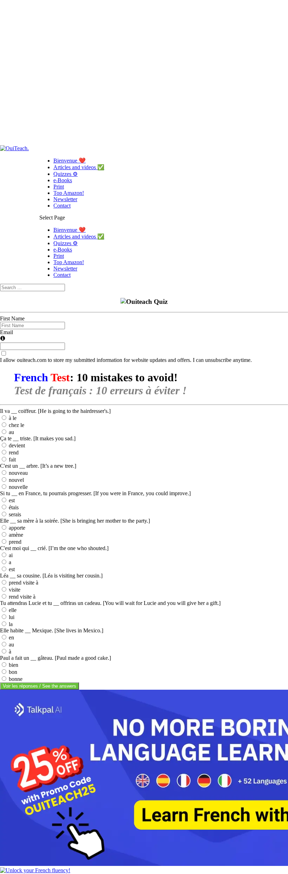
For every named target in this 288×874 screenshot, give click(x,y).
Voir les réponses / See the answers (39, 686)
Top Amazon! (68, 193)
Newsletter (65, 199)
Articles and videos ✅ (78, 167)
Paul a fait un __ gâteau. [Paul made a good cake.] (55, 658)
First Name (12, 318)
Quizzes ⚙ (65, 174)
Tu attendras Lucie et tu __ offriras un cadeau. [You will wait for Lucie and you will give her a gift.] (110, 603)
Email (6, 332)
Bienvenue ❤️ (69, 161)
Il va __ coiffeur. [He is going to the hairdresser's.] (55, 411)
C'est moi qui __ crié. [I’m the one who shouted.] (54, 548)
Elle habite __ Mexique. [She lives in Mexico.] (51, 630)
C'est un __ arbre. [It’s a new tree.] (38, 466)
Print (58, 187)
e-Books (62, 180)
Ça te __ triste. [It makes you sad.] (38, 438)
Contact (62, 206)
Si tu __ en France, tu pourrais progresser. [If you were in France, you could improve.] (95, 493)
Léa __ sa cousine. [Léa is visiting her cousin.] (51, 576)
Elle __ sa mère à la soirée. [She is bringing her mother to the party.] (75, 521)
